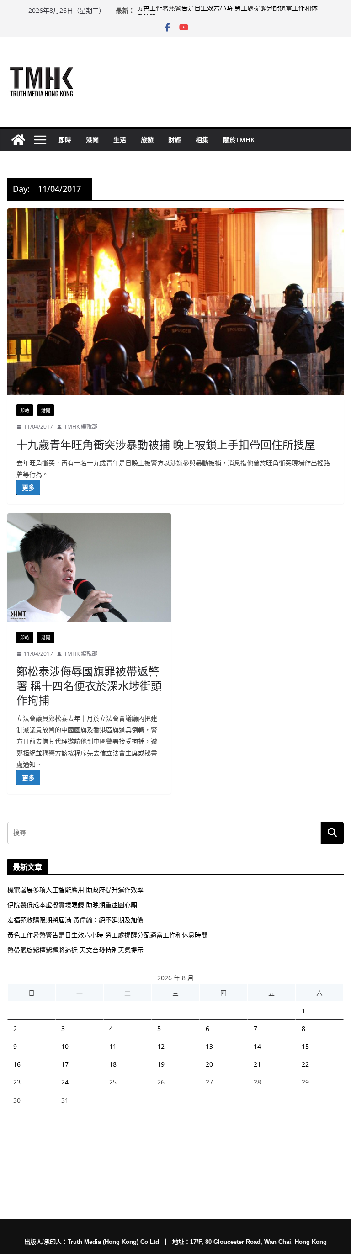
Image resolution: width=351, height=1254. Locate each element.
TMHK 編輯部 (80, 426)
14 (257, 1046)
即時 (64, 139)
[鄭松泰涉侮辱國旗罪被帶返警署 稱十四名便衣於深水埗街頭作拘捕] (89, 567)
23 (17, 1082)
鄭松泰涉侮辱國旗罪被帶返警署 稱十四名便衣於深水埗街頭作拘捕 (89, 685)
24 (65, 1082)
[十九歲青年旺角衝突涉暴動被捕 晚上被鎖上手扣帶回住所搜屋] (175, 301)
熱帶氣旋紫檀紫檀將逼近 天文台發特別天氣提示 (75, 950)
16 (17, 1064)
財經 (174, 139)
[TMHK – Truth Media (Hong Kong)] (18, 140)
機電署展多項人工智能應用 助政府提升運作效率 (75, 889)
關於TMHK (239, 139)
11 (113, 1046)
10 (65, 1046)
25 (113, 1082)
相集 (202, 139)
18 (113, 1064)
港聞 (92, 139)
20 (209, 1064)
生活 (119, 139)
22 (305, 1064)
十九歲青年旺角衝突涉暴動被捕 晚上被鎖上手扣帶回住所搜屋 (165, 444)
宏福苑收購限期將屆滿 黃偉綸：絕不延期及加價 (75, 919)
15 (305, 1046)
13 (209, 1046)
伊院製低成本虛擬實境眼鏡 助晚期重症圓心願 (72, 904)
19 (161, 1064)
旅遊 (147, 139)
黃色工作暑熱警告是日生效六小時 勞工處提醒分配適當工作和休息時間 (107, 934)
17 (65, 1064)
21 (257, 1064)
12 (161, 1046)
